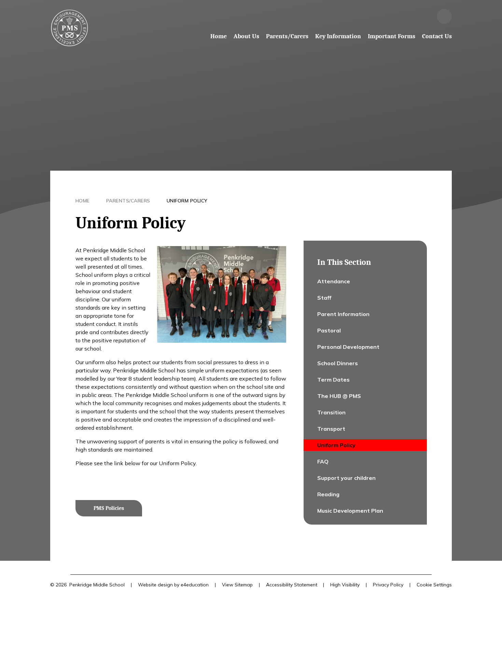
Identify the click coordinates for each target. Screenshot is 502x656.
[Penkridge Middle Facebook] (425, 16)
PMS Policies (109, 508)
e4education (195, 585)
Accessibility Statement (291, 585)
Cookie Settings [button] (434, 585)
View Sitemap (237, 585)
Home (82, 201)
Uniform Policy (187, 201)
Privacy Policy (388, 585)
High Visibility (345, 585)
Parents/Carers (128, 201)
